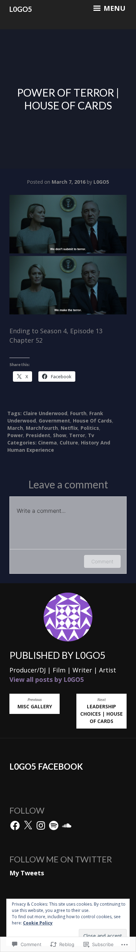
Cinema (47, 442)
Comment (102, 561)
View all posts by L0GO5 (46, 679)
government (54, 420)
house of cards (92, 420)
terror (77, 435)
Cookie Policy (38, 923)
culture (69, 442)
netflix (69, 428)
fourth (78, 413)
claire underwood (45, 413)
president (38, 435)
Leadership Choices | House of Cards (101, 710)
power (15, 435)
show (59, 435)
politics (90, 428)
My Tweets (26, 873)
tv (91, 435)
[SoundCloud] (66, 825)
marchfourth (42, 428)
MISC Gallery (34, 703)
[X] (27, 825)
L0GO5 (20, 9)
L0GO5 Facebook (46, 766)
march (15, 428)
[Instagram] (40, 825)
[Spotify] (53, 825)
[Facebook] (15, 825)
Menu (114, 8)
